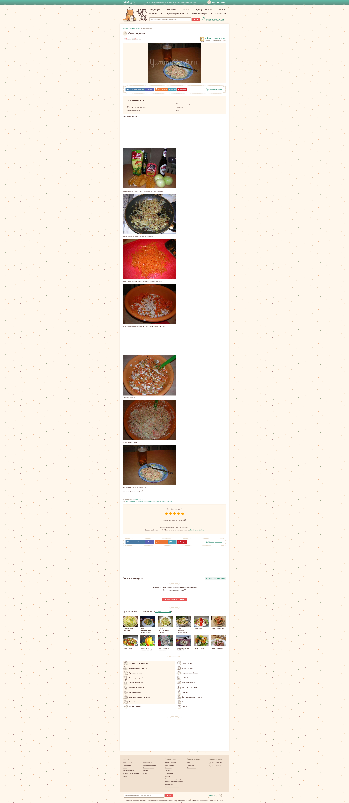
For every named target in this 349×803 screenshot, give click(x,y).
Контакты (222, 10)
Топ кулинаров (154, 10)
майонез (131, 501)
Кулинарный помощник (204, 10)
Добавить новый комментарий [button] (174, 599)
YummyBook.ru (135, 14)
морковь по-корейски (144, 501)
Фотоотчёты (171, 10)
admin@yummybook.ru (196, 530)
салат (135, 501)
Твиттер (173, 89)
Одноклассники (162, 89)
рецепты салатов (167, 501)
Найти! (196, 19)
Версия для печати (215, 89)
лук (127, 501)
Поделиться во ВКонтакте (136, 89)
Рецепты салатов (140, 499)
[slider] (174, 514)
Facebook (151, 89)
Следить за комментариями (216, 578)
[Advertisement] (174, 133)
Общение (186, 10)
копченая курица (156, 501)
